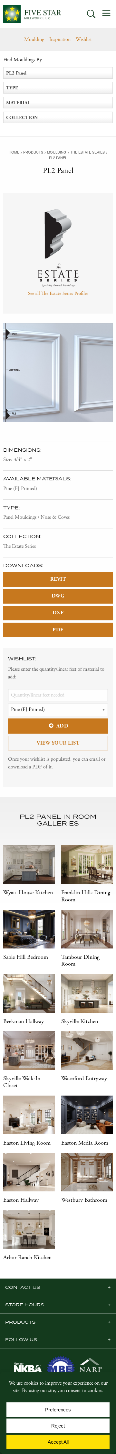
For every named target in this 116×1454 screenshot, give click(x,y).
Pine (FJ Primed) (20, 488)
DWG (58, 596)
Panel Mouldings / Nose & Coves (36, 517)
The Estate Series (19, 546)
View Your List (58, 743)
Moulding (34, 39)
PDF (58, 630)
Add (62, 726)
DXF (58, 613)
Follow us (21, 1339)
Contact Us (22, 1287)
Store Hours (24, 1305)
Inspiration (60, 39)
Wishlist (84, 39)
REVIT (58, 579)
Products (20, 1322)
